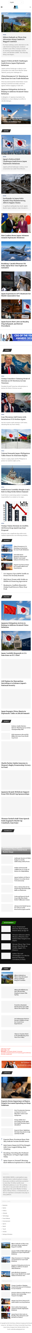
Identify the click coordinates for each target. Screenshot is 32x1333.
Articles (4, 1231)
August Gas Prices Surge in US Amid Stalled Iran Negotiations (21, 566)
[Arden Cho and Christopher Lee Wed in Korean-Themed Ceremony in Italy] (6, 956)
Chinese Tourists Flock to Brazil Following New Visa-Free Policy (21, 1035)
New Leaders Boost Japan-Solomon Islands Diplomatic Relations (15, 237)
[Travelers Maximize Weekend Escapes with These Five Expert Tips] (7, 1007)
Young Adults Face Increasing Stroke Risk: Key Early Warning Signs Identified (22, 1122)
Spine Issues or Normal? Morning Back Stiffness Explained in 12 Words (16, 1161)
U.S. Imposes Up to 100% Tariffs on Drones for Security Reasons (16, 574)
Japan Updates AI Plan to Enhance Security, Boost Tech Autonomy (22, 879)
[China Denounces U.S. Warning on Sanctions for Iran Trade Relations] (6, 548)
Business (5, 1205)
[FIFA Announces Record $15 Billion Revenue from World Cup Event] (5, 736)
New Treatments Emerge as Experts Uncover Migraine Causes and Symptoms (22, 1112)
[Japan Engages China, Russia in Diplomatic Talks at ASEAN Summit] (16, 702)
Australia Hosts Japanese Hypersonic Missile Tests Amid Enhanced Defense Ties (15, 120)
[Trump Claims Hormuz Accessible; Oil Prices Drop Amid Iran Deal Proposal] (16, 511)
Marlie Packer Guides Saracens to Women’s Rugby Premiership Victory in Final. (16, 765)
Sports (4, 1223)
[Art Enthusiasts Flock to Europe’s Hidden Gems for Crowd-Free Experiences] (7, 1021)
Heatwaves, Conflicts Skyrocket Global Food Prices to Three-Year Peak (15, 587)
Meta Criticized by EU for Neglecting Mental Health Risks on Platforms (22, 888)
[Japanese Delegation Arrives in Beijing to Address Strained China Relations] (16, 614)
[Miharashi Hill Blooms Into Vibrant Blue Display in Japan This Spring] (7, 992)
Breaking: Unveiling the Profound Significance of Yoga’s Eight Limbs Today (15, 1155)
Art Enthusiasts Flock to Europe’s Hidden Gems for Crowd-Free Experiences (21, 1021)
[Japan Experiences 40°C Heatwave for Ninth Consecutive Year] (16, 284)
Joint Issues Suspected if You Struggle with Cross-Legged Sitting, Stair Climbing (16, 1147)
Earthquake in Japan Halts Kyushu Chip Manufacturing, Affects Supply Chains (14, 200)
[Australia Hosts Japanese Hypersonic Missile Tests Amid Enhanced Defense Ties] (16, 114)
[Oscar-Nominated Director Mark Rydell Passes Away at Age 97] (6, 929)
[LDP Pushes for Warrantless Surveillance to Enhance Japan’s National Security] (16, 672)
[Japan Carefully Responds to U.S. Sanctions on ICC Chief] (16, 643)
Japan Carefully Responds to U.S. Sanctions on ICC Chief (14, 654)
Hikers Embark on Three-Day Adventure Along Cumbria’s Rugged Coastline (14, 39)
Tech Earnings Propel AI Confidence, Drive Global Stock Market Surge (15, 850)
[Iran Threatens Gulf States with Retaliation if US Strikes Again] (16, 402)
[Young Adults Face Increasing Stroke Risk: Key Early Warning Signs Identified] (7, 1122)
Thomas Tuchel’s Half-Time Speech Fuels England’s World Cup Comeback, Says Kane (15, 821)
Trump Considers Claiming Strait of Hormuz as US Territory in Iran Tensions (15, 381)
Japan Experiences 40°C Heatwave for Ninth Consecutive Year (16, 295)
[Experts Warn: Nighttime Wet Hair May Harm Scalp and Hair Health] (7, 1132)
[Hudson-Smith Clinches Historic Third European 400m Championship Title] (5, 728)
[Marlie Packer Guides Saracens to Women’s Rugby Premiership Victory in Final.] (16, 754)
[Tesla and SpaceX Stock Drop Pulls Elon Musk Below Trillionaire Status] (7, 898)
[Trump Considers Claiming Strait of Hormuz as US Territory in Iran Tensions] (16, 364)
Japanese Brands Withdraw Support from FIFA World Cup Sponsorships (15, 793)
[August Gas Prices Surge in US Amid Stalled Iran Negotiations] (6, 566)
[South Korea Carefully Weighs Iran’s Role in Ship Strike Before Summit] (16, 475)
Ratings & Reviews (7, 1234)
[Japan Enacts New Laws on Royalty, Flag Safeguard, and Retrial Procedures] (16, 313)
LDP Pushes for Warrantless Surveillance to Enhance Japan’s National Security (13, 683)
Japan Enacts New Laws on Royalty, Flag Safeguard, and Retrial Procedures (15, 324)
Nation (4, 1208)
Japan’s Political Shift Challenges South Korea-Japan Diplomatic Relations (14, 63)
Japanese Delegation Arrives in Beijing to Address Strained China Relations (14, 91)
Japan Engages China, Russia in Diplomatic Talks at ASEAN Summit (15, 712)
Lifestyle (5, 1213)
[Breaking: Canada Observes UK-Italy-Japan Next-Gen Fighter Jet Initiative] (16, 255)
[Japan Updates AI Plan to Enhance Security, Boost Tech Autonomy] (7, 879)
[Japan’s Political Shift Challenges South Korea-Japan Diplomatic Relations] (16, 144)
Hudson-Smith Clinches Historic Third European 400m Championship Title (20, 727)
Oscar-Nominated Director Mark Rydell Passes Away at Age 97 (20, 928)
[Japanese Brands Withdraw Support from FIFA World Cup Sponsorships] (16, 782)
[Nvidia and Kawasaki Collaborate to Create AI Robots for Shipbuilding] (7, 869)
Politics (4, 1210)
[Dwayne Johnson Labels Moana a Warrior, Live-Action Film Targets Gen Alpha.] (6, 937)
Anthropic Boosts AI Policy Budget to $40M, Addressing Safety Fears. (22, 859)
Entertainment (6, 1221)
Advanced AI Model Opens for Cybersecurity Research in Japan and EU (22, 907)
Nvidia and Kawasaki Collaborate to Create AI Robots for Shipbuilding (21, 869)
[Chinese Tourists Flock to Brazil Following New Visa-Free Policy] (7, 1036)
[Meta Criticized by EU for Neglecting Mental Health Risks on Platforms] (7, 889)
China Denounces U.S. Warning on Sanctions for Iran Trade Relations (21, 548)
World (4, 1226)
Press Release (6, 1218)
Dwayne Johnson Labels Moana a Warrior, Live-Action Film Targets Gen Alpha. (21, 1294)
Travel (4, 1229)
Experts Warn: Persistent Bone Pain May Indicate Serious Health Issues (16, 1140)
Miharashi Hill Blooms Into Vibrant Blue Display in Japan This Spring (21, 992)
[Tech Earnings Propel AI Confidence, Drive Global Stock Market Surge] (16, 844)
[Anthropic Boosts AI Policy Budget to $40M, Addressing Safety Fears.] (7, 860)
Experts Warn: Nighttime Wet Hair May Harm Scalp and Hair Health (22, 1131)
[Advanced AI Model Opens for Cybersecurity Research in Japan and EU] (7, 908)
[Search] (30, 7)
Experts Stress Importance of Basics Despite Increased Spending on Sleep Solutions (16, 1103)
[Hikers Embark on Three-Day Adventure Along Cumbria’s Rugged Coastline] (16, 22)
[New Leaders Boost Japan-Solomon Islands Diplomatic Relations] (16, 226)
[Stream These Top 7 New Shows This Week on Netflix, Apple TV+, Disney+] (6, 946)
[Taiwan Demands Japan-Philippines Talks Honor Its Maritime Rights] (16, 439)
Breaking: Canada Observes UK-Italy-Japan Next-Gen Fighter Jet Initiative (14, 266)
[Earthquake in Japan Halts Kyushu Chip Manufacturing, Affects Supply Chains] (16, 184)
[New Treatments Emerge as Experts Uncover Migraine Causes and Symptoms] (7, 1113)
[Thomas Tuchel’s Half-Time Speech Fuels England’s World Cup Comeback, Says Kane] (16, 810)
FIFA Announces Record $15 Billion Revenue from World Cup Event (20, 736)
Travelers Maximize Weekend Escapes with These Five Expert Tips (21, 1006)
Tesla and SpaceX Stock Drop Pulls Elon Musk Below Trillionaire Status (22, 898)
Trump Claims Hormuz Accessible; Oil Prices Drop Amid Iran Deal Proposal (14, 528)
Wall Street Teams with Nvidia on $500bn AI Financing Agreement (15, 580)
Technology (6, 1216)
